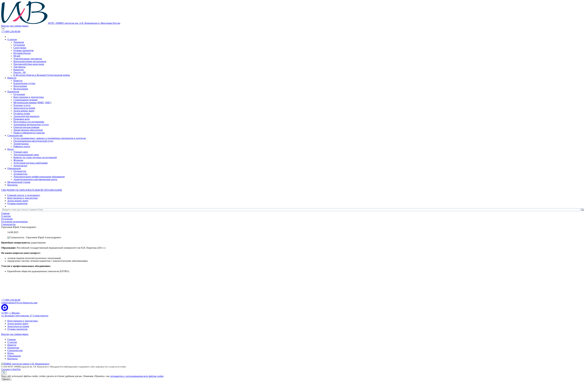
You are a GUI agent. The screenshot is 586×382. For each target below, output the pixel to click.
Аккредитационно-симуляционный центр (35, 179)
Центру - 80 (19, 72)
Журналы (18, 160)
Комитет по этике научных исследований (35, 157)
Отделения (19, 45)
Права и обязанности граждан (29, 132)
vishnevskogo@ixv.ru (19, 302)
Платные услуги (22, 105)
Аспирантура (20, 174)
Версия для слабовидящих (15, 334)
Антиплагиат (20, 165)
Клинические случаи (24, 83)
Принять (6, 379)
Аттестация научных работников (30, 163)
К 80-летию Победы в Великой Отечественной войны (41, 75)
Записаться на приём (24, 108)
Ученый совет (20, 152)
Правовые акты (21, 119)
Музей (16, 56)
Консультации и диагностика (28, 97)
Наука (10, 149)
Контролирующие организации (29, 61)
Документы (19, 67)
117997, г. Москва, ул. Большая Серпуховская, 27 (24, 314)
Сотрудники (19, 47)
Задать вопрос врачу (23, 110)
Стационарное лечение (25, 99)
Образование (14, 168)
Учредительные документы (27, 58)
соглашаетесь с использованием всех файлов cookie (136, 376)
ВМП (41, 102)
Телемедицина (21, 143)
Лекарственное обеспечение (28, 130)
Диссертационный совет (26, 154)
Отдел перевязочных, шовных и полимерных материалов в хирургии (49, 138)
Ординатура (19, 171)
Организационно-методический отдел (33, 141)
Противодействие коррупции (28, 64)
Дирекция (18, 42)
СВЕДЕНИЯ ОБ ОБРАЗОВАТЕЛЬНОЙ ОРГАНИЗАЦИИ (31, 190)
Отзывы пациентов (23, 50)
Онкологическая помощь (26, 127)
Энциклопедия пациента (26, 116)
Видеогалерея (20, 88)
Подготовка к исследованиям (28, 121)
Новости (11, 78)
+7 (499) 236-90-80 (10, 31)
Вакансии (18, 69)
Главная (11, 339)
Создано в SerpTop (11, 369)
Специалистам (15, 135)
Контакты (12, 185)
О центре (12, 39)
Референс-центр (21, 146)
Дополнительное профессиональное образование (39, 176)
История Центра (22, 53)
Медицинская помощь (25, 102)
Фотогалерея (20, 86)
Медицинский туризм (18, 182)
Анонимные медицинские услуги (31, 124)
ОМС (48, 102)
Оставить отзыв (21, 113)
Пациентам (13, 91)
